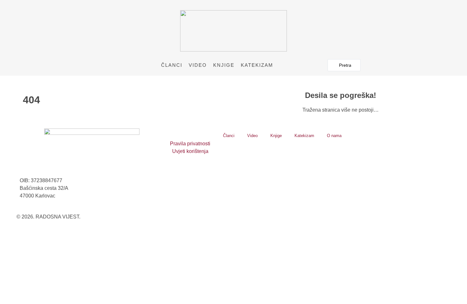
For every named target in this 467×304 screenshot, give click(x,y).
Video (198, 65)
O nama (334, 135)
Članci (171, 65)
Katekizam (257, 65)
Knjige (223, 65)
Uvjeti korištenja (190, 151)
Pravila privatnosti (190, 143)
